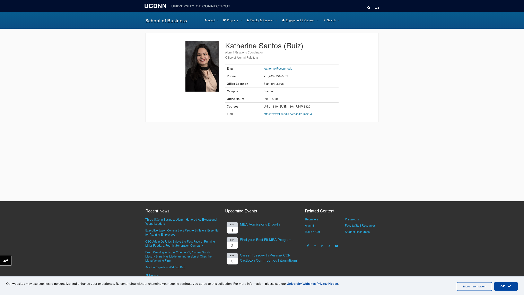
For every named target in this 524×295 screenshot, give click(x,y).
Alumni (309, 225)
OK (503, 286)
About (211, 20)
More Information (474, 286)
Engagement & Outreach (300, 20)
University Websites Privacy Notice (312, 284)
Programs (232, 20)
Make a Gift (312, 232)
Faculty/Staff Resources (360, 225)
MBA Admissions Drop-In (260, 224)
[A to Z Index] (375, 6)
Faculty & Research (262, 20)
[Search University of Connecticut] (367, 6)
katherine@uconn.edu (278, 68)
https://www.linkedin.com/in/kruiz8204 (288, 114)
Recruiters (311, 219)
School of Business (166, 21)
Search (331, 20)
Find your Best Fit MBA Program (265, 240)
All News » (152, 275)
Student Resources (357, 232)
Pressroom (352, 219)
